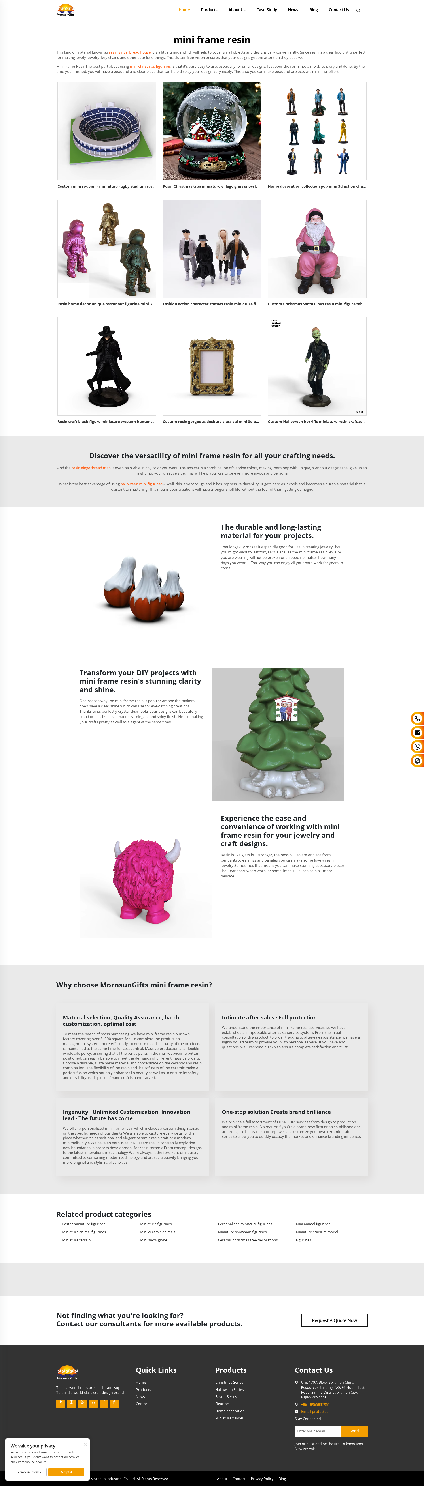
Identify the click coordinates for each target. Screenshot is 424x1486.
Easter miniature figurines (84, 1224)
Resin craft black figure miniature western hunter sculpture (112, 421)
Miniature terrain (76, 1240)
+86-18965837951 (315, 1404)
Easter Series (226, 1396)
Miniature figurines (156, 1224)
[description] (67, 1372)
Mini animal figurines (313, 1224)
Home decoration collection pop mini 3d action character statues (328, 186)
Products (209, 9)
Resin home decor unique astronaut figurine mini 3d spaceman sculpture (125, 303)
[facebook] (104, 1404)
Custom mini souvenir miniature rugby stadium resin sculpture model (122, 186)
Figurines (303, 1240)
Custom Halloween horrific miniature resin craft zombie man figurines (333, 421)
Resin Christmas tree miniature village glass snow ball (212, 186)
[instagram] (71, 1404)
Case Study (267, 9)
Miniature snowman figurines (242, 1232)
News (293, 9)
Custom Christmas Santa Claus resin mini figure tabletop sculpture (329, 303)
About (222, 1478)
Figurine (222, 1403)
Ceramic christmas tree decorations (248, 1240)
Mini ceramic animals (157, 1232)
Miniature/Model (229, 1418)
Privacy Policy (262, 1478)
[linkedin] (93, 1404)
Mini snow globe (153, 1240)
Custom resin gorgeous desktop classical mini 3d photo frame (220, 421)
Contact (142, 1403)
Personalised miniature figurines (245, 1224)
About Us (237, 9)
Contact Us (339, 9)
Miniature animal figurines (84, 1232)
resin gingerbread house (130, 52)
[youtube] (82, 1404)
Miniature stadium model (317, 1232)
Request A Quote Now (334, 1320)
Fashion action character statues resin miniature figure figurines (222, 303)
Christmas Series (229, 1382)
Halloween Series (229, 1389)
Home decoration (230, 1411)
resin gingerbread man (91, 467)
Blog (313, 9)
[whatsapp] (114, 1404)
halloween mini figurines (142, 483)
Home (184, 9)
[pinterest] (60, 1404)
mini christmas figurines (150, 66)
